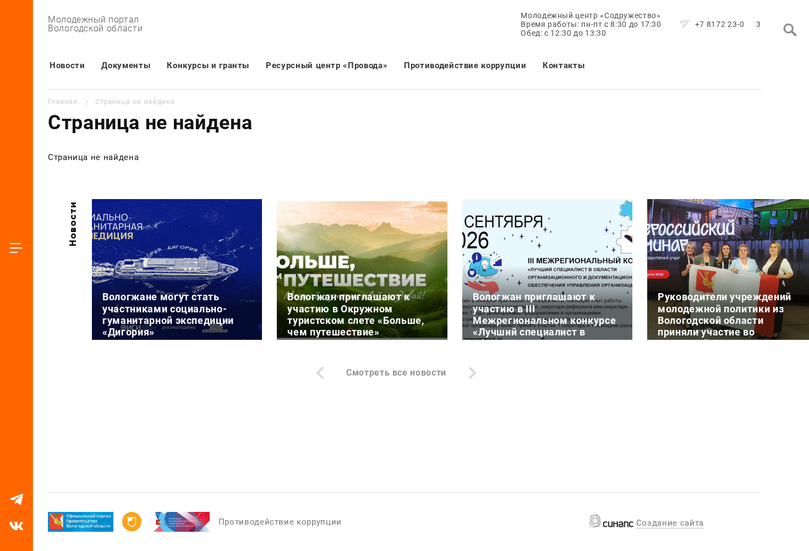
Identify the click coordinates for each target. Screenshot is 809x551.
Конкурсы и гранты (208, 65)
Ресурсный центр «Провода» (326, 65)
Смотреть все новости (396, 372)
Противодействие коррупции (465, 65)
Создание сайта (670, 523)
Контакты (563, 65)
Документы (125, 65)
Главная (62, 101)
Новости (67, 65)
